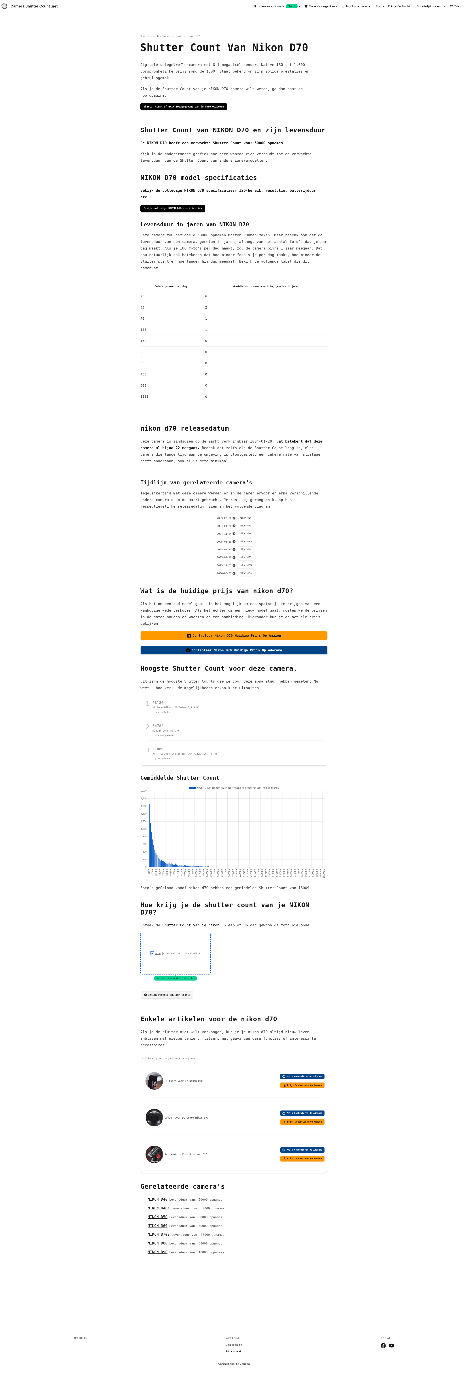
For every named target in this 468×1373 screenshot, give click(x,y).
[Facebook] (383, 1345)
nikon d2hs (246, 541)
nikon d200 (246, 565)
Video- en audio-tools (276, 6)
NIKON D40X (159, 1208)
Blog (378, 6)
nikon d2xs (246, 573)
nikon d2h (245, 518)
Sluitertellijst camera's (430, 6)
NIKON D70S (159, 1234)
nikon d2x (245, 533)
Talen (457, 6)
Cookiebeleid (234, 1344)
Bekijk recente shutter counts (169, 994)
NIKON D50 (157, 1217)
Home (143, 36)
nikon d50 (245, 549)
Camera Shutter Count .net (34, 6)
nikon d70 (245, 525)
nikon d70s (246, 557)
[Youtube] (392, 1345)
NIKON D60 (157, 1225)
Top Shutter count (356, 6)
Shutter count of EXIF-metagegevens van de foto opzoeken (184, 106)
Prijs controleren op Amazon (304, 1085)
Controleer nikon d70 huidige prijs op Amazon (237, 635)
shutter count (160, 36)
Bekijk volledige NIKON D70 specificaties (173, 208)
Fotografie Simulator (400, 6)
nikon (178, 36)
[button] (175, 953)
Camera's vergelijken (322, 6)
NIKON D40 (157, 1199)
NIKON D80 (157, 1243)
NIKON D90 (157, 1252)
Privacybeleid (234, 1351)
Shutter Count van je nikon (190, 925)
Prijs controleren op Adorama (304, 1076)
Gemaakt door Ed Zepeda (234, 1363)
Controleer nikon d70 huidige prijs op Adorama (237, 650)
